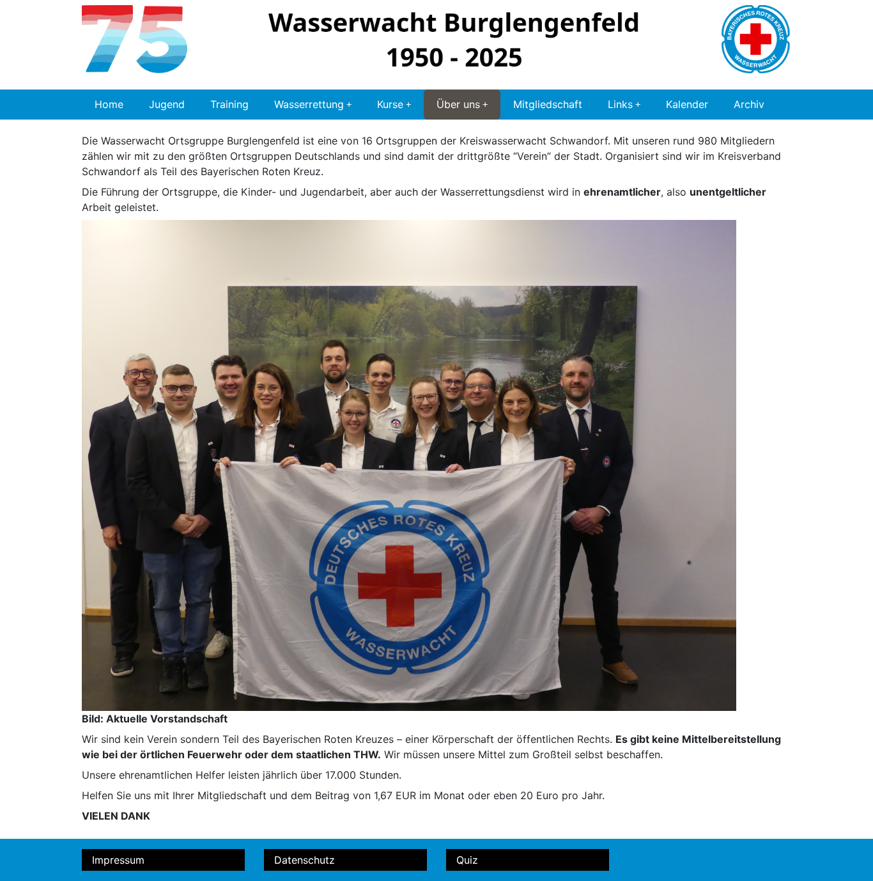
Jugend (167, 104)
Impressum (118, 860)
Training (229, 104)
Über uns (458, 104)
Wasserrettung (309, 104)
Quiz (467, 860)
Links (620, 104)
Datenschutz (304, 860)
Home (109, 104)
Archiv (749, 104)
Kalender (687, 104)
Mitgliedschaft (547, 104)
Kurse (390, 104)
